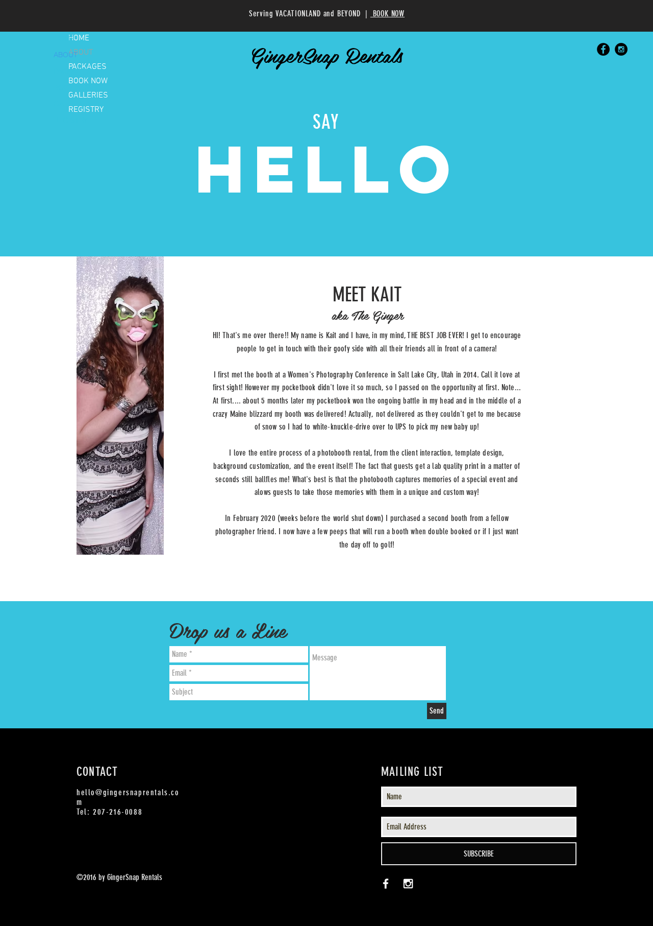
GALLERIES (73, 103)
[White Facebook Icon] (385, 883)
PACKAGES (72, 71)
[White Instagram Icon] (408, 883)
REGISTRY (71, 120)
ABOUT (66, 54)
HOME (64, 38)
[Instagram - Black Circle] (621, 49)
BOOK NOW (73, 87)
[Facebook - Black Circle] (603, 49)
